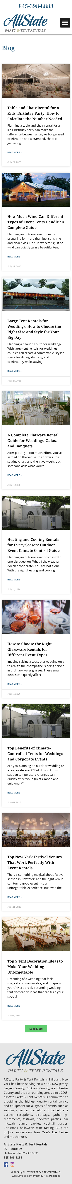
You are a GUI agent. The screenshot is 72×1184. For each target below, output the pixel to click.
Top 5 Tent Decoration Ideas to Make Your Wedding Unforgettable (35, 967)
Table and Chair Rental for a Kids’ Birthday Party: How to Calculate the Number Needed (34, 113)
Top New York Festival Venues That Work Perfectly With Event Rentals (34, 862)
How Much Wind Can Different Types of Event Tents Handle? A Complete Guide (35, 222)
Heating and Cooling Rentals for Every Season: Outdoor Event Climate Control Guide (33, 545)
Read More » (14, 152)
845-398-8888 (13, 1158)
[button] (65, 23)
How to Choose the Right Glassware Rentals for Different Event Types (29, 649)
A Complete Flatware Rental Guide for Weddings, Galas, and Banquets (33, 440)
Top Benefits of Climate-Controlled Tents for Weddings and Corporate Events (35, 754)
